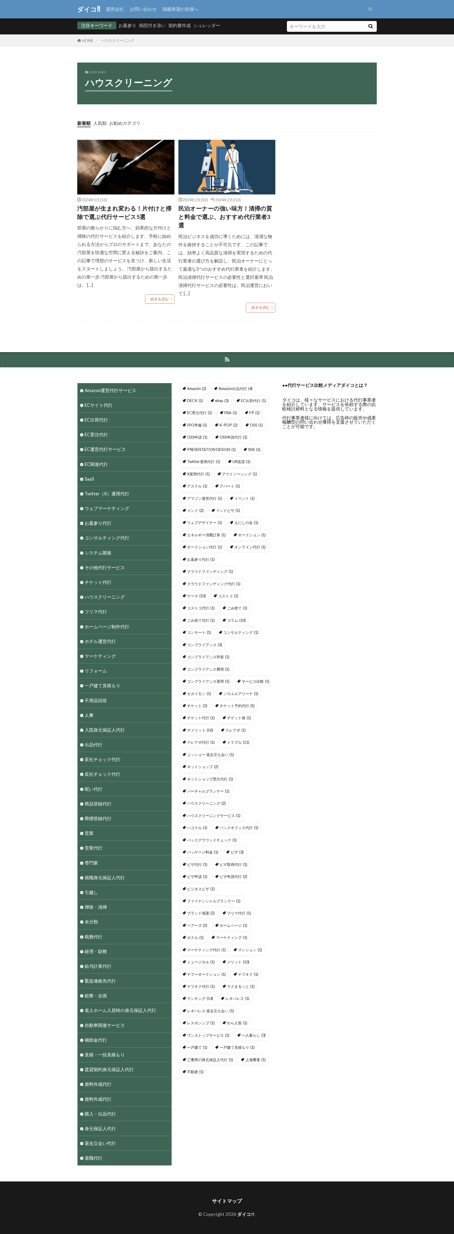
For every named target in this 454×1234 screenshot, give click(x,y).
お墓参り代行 (98, 523)
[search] (370, 26)
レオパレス (237, 998)
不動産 (195, 1072)
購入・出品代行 (100, 1114)
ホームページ (233, 925)
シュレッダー (206, 25)
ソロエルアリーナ (240, 693)
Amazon (196, 388)
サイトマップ (227, 1201)
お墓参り (127, 25)
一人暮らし (254, 1035)
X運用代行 (198, 474)
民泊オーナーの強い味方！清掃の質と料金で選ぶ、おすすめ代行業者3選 (225, 217)
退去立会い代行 (100, 1143)
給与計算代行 (98, 966)
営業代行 (93, 848)
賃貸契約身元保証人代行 (109, 1069)
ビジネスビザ (201, 889)
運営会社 (115, 9)
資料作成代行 (98, 1084)
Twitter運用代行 (203, 461)
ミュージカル (201, 962)
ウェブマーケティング (107, 508)
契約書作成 (179, 25)
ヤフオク (248, 974)
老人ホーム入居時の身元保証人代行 (120, 1010)
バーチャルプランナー (208, 791)
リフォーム (96, 670)
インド (195, 510)
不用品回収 (96, 700)
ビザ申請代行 (233, 876)
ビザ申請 (197, 876)
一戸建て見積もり (102, 685)
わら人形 (237, 1023)
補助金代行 (96, 1040)
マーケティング (100, 656)
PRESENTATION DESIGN (211, 449)
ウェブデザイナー (204, 522)
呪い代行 (93, 789)
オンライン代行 (250, 547)
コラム (236, 620)
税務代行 (93, 936)
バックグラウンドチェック (212, 840)
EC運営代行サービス (105, 449)
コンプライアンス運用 (208, 681)
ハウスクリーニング (117, 40)
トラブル (238, 742)
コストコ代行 (201, 608)
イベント (244, 498)
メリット (238, 962)
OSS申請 (197, 437)
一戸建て (197, 1047)
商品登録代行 (98, 803)
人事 (89, 715)
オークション (252, 535)
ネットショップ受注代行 (210, 779)
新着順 (84, 123)
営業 (89, 833)
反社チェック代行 (102, 759)
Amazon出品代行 (235, 388)
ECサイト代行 (98, 405)
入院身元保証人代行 (105, 730)
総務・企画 (96, 995)
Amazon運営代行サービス (110, 390)
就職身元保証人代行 (105, 877)
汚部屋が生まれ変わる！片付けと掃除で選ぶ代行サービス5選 (124, 212)
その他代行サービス (105, 567)
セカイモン (199, 693)
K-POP (228, 425)
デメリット (200, 730)
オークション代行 (204, 547)
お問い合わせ (143, 9)
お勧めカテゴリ (125, 123)
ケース (196, 596)
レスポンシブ (201, 1023)
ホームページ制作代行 (107, 626)
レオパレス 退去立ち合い (210, 1011)
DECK (195, 400)
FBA (230, 412)
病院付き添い (152, 25)
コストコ (228, 596)
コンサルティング (240, 632)
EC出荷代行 (96, 420)
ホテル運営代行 (100, 641)
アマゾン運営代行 (204, 498)
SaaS (89, 479)
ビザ (237, 852)
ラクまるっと (241, 986)
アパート (230, 486)
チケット (197, 705)
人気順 (100, 123)
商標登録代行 (98, 818)
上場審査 (255, 1059)
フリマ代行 (96, 611)
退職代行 (93, 1158)
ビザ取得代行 (233, 864)
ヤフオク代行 (201, 986)
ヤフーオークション (206, 974)
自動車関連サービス (105, 1025)
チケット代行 (98, 582)
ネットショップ (202, 766)
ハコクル (197, 827)
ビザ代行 (197, 864)
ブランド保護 (201, 913)
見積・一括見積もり (105, 1054)
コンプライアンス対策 (208, 657)
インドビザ (228, 510)
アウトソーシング (239, 474)
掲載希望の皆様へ (180, 9)
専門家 (91, 863)
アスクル (197, 486)
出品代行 (93, 744)
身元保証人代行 (100, 1128)
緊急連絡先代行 (100, 981)
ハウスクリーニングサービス (213, 815)
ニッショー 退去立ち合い (210, 754)
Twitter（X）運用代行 (107, 493)
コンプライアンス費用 (208, 669)
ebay (222, 400)
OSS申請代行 (233, 437)
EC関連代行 (96, 464)
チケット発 (239, 718)
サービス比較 (255, 681)
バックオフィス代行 (239, 827)
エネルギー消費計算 (206, 535)
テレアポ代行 (201, 742)
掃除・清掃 (96, 907)
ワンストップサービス (208, 1035)
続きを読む (160, 299)
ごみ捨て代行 (201, 620)
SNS (254, 449)
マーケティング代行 (206, 950)
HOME (87, 40)
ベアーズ (197, 925)
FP (254, 412)
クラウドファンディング (210, 571)
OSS (256, 425)
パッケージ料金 (202, 852)
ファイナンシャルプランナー (213, 901)
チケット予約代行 (237, 705)
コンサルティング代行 (107, 538)
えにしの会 (246, 522)
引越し (91, 892)
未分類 (91, 921)
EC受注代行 (96, 434)
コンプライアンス (204, 644)
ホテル (195, 937)
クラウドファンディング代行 (213, 584)
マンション (250, 950)
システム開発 (98, 553)
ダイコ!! (89, 9)
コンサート (199, 632)
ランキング (200, 998)
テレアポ (235, 730)
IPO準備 (197, 425)
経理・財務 (96, 951)
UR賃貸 (241, 461)
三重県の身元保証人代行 (210, 1059)
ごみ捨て (237, 608)
